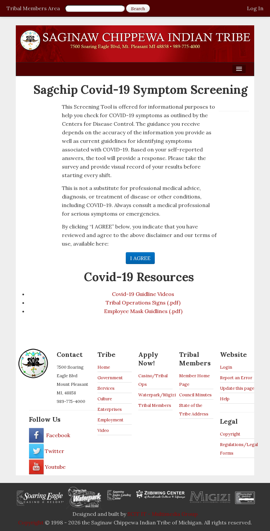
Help (225, 399)
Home (103, 367)
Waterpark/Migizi (155, 395)
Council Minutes (195, 395)
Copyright (230, 434)
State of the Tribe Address (193, 410)
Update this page (237, 388)
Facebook (57, 435)
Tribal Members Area (33, 8)
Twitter (54, 451)
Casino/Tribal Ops (153, 380)
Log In (255, 8)
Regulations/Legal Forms (237, 449)
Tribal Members (154, 405)
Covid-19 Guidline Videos (143, 294)
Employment (110, 420)
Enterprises (109, 409)
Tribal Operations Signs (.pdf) (143, 302)
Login (226, 367)
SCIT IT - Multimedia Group (162, 514)
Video (103, 430)
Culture (104, 399)
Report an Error (236, 378)
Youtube (55, 467)
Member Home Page (194, 380)
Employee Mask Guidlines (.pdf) (143, 311)
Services (106, 388)
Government (110, 378)
